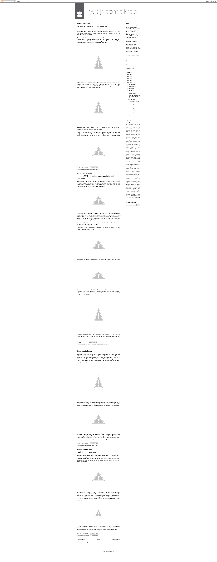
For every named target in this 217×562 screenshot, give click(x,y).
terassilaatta (128, 190)
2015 (128, 74)
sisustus (102, 344)
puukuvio (138, 168)
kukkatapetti (128, 155)
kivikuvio (127, 152)
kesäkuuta (130, 108)
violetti (136, 197)
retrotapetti (128, 172)
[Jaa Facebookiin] (95, 167)
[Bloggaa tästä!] (92, 167)
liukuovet (84, 535)
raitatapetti (138, 171)
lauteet (131, 159)
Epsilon (132, 134)
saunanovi (128, 175)
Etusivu (98, 539)
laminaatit (138, 157)
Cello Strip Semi (129, 125)
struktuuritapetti (129, 181)
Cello (130, 123)
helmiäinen (132, 147)
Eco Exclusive (131, 131)
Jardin (133, 137)
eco (130, 145)
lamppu (131, 158)
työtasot (127, 191)
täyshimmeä (133, 191)
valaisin (133, 194)
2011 (128, 82)
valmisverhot (133, 195)
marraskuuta (131, 86)
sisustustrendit (137, 179)
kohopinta (136, 152)
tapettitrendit (137, 187)
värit (98, 169)
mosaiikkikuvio (133, 164)
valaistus (138, 194)
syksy (97, 445)
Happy (139, 134)
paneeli (135, 167)
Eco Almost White (134, 130)
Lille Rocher (134, 138)
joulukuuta (130, 84)
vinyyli (133, 197)
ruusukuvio (134, 172)
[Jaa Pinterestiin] (97, 167)
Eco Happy (136, 131)
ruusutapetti (132, 174)
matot (135, 162)
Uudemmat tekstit (81, 539)
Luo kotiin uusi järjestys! (86, 452)
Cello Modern (130, 124)
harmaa (127, 147)
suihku (133, 181)
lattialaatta (138, 158)
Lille (131, 138)
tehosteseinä (128, 188)
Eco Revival (131, 132)
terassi (139, 188)
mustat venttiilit (129, 165)
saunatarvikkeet (137, 175)
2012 (128, 80)
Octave (132, 140)
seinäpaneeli (137, 177)
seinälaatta (128, 177)
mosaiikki (127, 164)
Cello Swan (134, 125)
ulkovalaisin (132, 192)
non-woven (135, 165)
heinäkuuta (131, 106)
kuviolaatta (134, 155)
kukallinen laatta (130, 154)
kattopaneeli (132, 151)
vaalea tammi (137, 192)
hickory (131, 148)
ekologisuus (84, 344)
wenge (127, 198)
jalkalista (135, 150)
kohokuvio (131, 152)
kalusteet (89, 445)
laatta (135, 157)
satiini (136, 174)
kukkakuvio (138, 154)
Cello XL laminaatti (133, 127)
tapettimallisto (137, 185)
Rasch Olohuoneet (133, 141)
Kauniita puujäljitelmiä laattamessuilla (92, 27)
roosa (131, 172)
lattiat (127, 159)
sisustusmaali (137, 178)
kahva (139, 150)
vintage (130, 197)
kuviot (139, 155)
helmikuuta (131, 116)
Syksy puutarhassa (84, 351)
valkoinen (127, 195)
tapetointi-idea (133, 184)
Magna (139, 138)
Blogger (112, 551)
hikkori (136, 148)
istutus (85, 445)
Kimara (136, 137)
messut (86, 169)
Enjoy (129, 134)
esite (132, 145)
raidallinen (128, 171)
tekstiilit (134, 188)
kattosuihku (138, 151)
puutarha (93, 445)
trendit (95, 169)
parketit (127, 168)
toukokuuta (131, 110)
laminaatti (127, 158)
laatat (83, 169)
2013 (128, 78)
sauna (138, 174)
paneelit (138, 167)
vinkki (127, 197)
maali (133, 162)
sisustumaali (128, 178)
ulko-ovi (138, 191)
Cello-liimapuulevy (133, 128)
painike (131, 167)
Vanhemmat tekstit (116, 539)
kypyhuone (128, 157)
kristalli (139, 152)
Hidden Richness (130, 135)
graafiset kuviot (137, 145)
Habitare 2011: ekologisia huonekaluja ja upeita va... (134, 96)
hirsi (139, 148)
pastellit (131, 168)
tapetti (138, 184)
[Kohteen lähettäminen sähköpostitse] (90, 167)
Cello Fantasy (135, 123)
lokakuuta (130, 88)
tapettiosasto (128, 187)
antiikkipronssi (128, 144)
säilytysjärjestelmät (94, 535)
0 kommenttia (85, 167)
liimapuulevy (128, 161)
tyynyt (139, 190)
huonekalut (94, 344)
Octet (135, 140)
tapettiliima (128, 185)
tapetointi (128, 184)
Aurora (127, 123)
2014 (128, 76)
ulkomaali (127, 192)
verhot (139, 195)
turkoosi (136, 190)
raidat (133, 171)
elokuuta (130, 104)
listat (134, 161)
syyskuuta (130, 90)
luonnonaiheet (128, 162)
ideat (132, 150)
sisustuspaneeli (129, 179)
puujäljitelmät (91, 169)
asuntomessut (135, 144)
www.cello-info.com (134, 55)
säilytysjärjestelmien (91, 529)
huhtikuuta (130, 112)
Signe (139, 141)
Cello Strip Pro (137, 124)
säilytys (87, 535)
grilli (83, 445)
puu (135, 168)
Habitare (89, 344)
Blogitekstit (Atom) (83, 542)
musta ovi (138, 164)
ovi (129, 167)
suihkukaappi (137, 181)
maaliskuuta (131, 114)
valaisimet (128, 194)
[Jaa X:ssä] (94, 167)
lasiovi (134, 158)
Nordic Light (128, 140)
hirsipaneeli (128, 150)
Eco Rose (136, 132)
